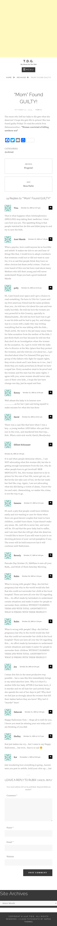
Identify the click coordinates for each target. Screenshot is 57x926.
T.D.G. (28, 61)
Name (10, 827)
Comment (11, 795)
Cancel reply (44, 780)
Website (10, 856)
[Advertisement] (28, 28)
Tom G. (39, 110)
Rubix (32, 780)
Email (10, 842)
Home (9, 77)
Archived (21, 77)
